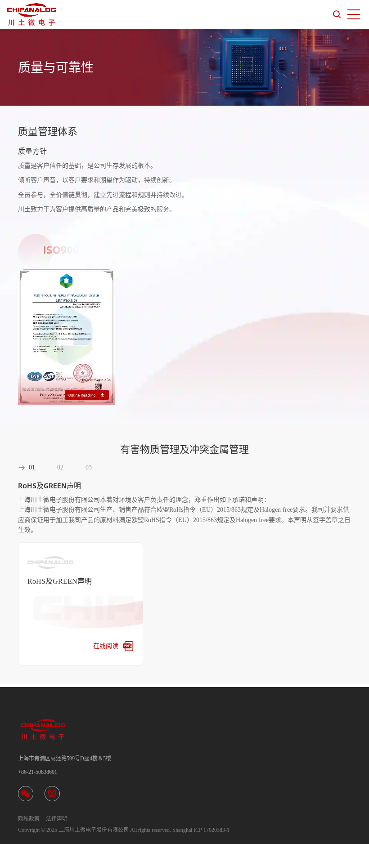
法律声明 (57, 819)
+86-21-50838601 (37, 772)
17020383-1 (216, 830)
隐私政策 (29, 819)
